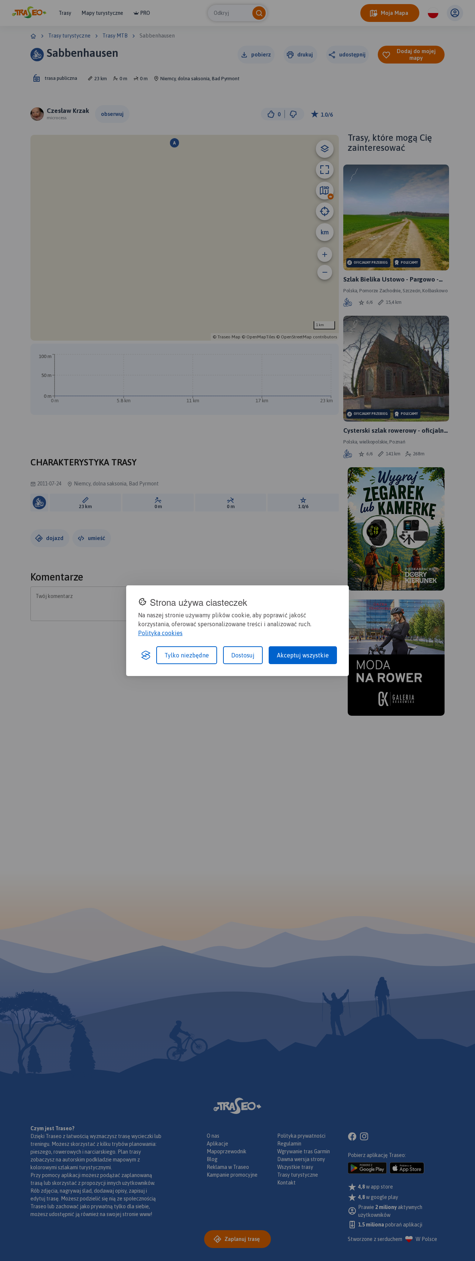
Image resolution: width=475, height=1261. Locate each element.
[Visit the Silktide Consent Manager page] (145, 655)
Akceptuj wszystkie (303, 655)
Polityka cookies (160, 633)
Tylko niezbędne (186, 655)
